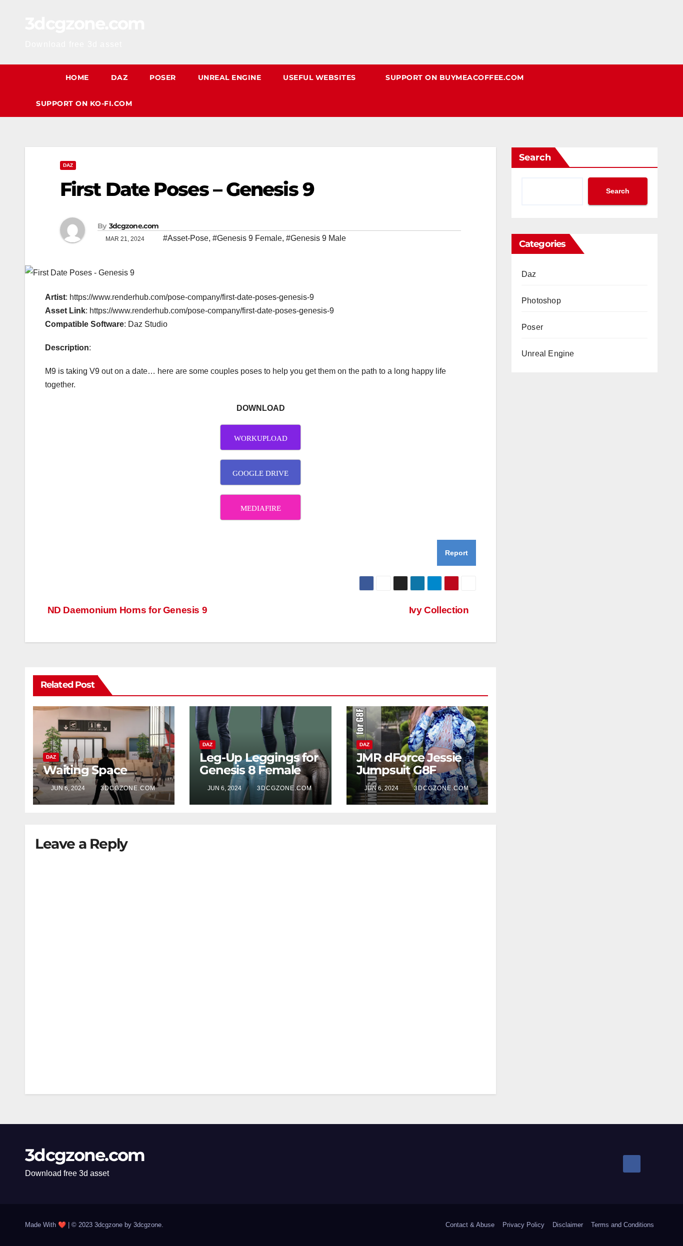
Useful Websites (320, 77)
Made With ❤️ (46, 1225)
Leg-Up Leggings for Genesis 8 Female (259, 763)
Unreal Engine (230, 77)
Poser (163, 77)
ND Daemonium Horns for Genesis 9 (126, 610)
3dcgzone (148, 1225)
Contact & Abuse (470, 1225)
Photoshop (541, 300)
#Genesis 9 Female (247, 238)
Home (77, 77)
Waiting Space (84, 770)
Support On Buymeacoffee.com (455, 77)
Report (456, 553)
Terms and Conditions (622, 1225)
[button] (651, 90)
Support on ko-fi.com (84, 103)
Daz (119, 77)
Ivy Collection (439, 610)
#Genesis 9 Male (316, 238)
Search (535, 157)
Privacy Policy (523, 1225)
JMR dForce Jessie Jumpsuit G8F (409, 763)
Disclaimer (567, 1225)
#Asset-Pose (185, 238)
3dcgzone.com (85, 23)
